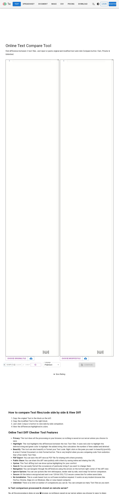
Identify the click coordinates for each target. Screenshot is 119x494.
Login (104, 4)
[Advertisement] (59, 24)
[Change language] (93, 4)
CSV (62, 4)
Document (43, 4)
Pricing (71, 4)
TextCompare (9, 4)
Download (82, 4)
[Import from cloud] (31, 358)
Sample (10, 365)
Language (48, 362)
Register (112, 4)
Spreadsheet (29, 4)
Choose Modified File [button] (71, 358)
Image (54, 4)
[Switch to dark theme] (98, 4)
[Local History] (36, 365)
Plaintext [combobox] (48, 365)
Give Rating (60, 374)
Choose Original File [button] (16, 358)
